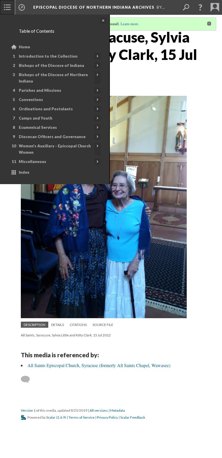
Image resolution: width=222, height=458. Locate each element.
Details (57, 325)
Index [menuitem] (24, 172)
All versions (99, 410)
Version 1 (28, 410)
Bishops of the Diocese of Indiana (51, 65)
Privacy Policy (107, 417)
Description (34, 325)
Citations (78, 325)
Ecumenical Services (38, 127)
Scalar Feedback (132, 417)
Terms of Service (82, 417)
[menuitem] (7, 7)
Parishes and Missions (40, 90)
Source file (102, 325)
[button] (200, 7)
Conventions (31, 99)
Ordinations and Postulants (46, 109)
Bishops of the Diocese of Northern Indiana (53, 77)
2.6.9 (61, 417)
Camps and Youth (35, 118)
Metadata (117, 410)
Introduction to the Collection (48, 56)
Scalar (51, 417)
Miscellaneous (32, 161)
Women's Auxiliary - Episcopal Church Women (55, 149)
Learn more (129, 24)
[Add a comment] (28, 379)
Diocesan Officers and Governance (52, 136)
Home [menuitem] (24, 47)
